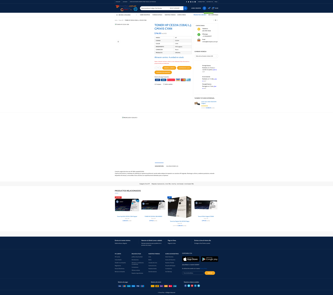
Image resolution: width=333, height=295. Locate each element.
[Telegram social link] (195, 2)
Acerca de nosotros (172, 254)
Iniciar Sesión (118, 260)
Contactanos (135, 267)
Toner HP (121, 20)
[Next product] (217, 20)
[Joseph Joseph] (181, 234)
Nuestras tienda (152, 268)
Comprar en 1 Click (184, 68)
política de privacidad (137, 257)
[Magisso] (137, 234)
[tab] (159, 165)
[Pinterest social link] (191, 2)
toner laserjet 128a (189, 184)
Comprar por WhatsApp (163, 72)
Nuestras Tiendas (169, 262)
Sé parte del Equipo (170, 265)
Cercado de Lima (152, 262)
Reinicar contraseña (120, 271)
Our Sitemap (168, 271)
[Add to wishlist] (138, 198)
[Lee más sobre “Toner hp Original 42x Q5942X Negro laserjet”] (190, 202)
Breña (149, 260)
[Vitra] (122, 234)
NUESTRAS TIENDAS (154, 254)
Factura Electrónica (119, 268)
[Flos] (210, 234)
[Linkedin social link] (193, 2)
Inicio (116, 20)
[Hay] (196, 234)
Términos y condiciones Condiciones (138, 263)
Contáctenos (168, 268)
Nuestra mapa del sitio (137, 273)
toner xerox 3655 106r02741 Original (208, 102)
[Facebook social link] (186, 2)
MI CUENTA (118, 254)
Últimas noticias (136, 270)
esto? (203, 71)
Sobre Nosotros (169, 257)
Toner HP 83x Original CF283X (206, 216)
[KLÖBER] (166, 234)
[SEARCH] (185, 8)
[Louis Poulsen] (151, 234)
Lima (149, 257)
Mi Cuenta (117, 257)
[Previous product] (214, 20)
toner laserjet (180, 184)
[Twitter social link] (188, 2)
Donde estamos (152, 271)
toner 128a (168, 184)
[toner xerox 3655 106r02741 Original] (197, 105)
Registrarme (118, 265)
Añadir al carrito (169, 68)
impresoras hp (160, 184)
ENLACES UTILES (136, 254)
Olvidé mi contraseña (120, 262)
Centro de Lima (152, 265)
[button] (138, 202)
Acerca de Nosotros (170, 260)
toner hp (174, 184)
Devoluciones (135, 260)
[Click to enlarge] (118, 41)
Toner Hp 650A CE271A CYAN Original (127, 216)
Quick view (138, 206)
